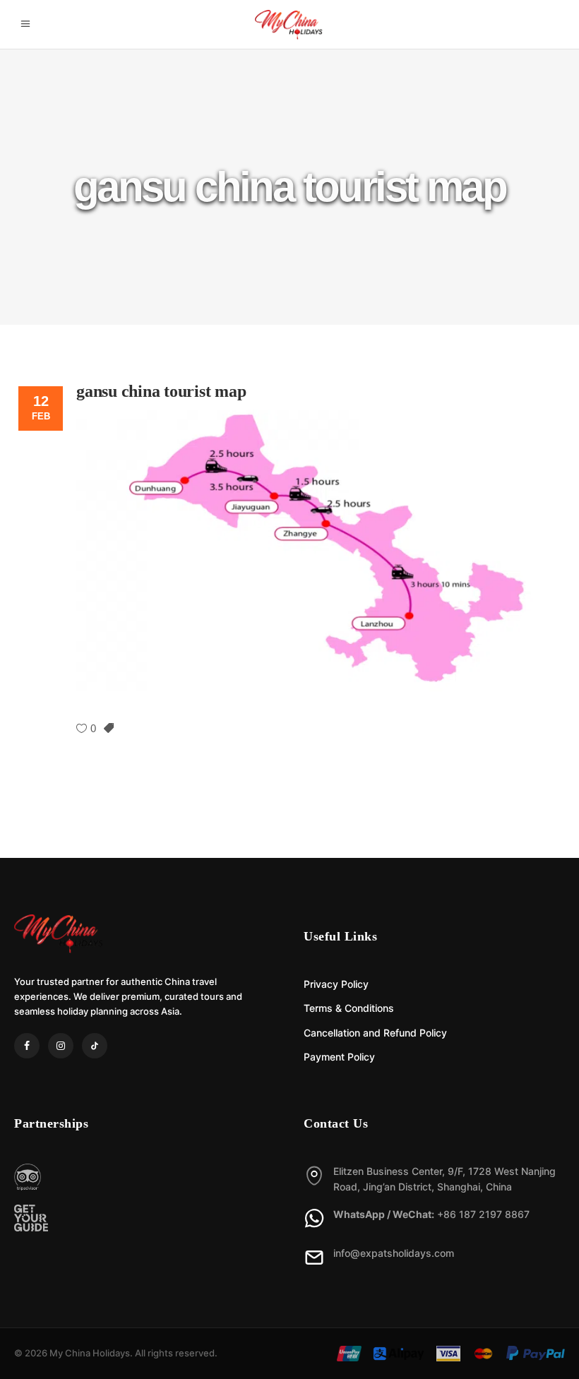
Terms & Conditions (349, 1008)
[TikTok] (94, 1045)
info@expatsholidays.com (393, 1253)
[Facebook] (27, 1045)
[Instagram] (60, 1045)
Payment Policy (339, 1057)
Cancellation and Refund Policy (375, 1033)
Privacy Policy (336, 984)
